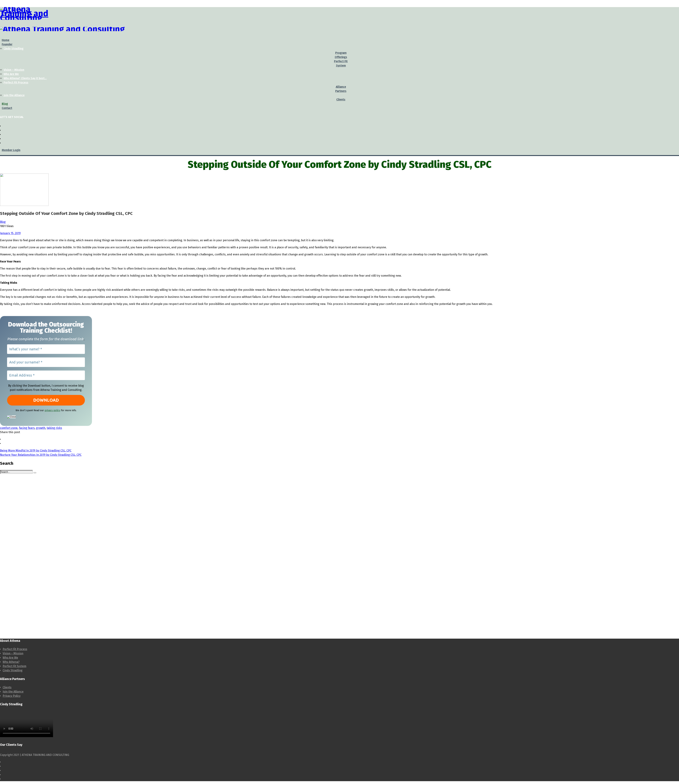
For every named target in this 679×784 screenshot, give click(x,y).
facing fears (27, 428)
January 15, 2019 (10, 233)
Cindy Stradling (14, 48)
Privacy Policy (12, 696)
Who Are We (11, 74)
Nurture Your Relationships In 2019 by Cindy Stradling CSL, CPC (41, 454)
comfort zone (9, 428)
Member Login (11, 150)
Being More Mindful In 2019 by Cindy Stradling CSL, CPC (35, 450)
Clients (7, 687)
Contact (7, 108)
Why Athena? (11, 662)
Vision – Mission (14, 69)
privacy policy (52, 410)
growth (40, 428)
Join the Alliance (14, 95)
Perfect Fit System (14, 666)
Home (5, 40)
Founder (7, 44)
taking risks (54, 428)
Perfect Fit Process (16, 82)
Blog (5, 103)
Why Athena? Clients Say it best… (25, 78)
